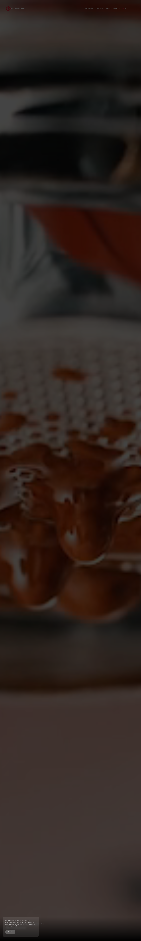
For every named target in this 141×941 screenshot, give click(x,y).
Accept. (10, 931)
